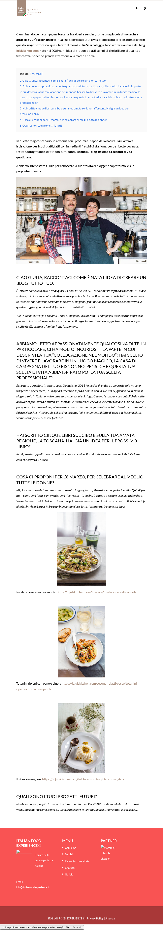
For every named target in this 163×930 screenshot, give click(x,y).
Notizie (69, 874)
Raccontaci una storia (77, 861)
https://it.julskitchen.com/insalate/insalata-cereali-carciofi (96, 592)
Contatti (70, 867)
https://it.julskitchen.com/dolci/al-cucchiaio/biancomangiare (83, 779)
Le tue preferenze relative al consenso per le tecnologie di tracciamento (42, 927)
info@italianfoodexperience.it (32, 887)
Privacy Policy (95, 918)
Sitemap (110, 918)
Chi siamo (70, 847)
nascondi (37, 73)
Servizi (69, 854)
